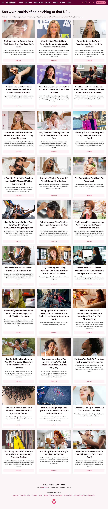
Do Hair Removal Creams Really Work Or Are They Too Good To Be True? (18, 44)
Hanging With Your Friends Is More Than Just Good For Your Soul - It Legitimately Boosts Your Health (54, 314)
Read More (18, 60)
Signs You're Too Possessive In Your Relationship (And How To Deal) (89, 454)
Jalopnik (22, 495)
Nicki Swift (77, 495)
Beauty (55, 2)
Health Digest (54, 495)
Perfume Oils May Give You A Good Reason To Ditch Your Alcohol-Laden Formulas (18, 90)
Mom (60, 495)
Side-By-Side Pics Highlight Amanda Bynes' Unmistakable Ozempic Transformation (54, 44)
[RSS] (93, 2)
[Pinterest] (86, 2)
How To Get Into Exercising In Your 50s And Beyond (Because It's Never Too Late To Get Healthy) (19, 363)
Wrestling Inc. (91, 495)
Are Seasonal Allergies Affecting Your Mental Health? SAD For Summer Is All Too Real (89, 225)
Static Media (44, 487)
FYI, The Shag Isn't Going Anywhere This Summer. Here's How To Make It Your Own (54, 270)
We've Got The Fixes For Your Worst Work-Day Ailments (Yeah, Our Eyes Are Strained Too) (89, 270)
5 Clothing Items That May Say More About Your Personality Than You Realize (19, 454)
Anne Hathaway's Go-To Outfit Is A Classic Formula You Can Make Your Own (54, 90)
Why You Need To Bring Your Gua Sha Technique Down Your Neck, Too (54, 135)
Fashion (62, 2)
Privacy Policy (60, 484)
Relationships (38, 2)
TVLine (28, 495)
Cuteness (34, 495)
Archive (51, 484)
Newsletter (101, 2)
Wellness (48, 2)
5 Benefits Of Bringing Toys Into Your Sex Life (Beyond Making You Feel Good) (18, 181)
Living (69, 2)
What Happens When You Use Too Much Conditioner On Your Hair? (54, 225)
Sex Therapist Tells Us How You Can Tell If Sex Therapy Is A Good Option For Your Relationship (89, 90)
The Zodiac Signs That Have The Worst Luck (89, 179)
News (21, 2)
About (45, 484)
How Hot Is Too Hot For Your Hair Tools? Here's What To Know (54, 179)
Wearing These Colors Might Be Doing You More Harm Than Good (89, 135)
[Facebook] (82, 2)
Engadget (16, 495)
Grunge (46, 495)
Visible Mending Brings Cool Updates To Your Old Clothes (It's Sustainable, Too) (54, 410)
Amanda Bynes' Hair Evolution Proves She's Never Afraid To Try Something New (18, 135)
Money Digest (68, 495)
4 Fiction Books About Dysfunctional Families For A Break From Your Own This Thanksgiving (89, 314)
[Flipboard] (89, 2)
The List (83, 495)
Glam (40, 495)
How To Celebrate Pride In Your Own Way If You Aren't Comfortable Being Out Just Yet (18, 225)
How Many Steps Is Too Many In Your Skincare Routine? (54, 452)
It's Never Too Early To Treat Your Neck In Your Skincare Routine (89, 360)
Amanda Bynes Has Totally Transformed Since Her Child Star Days (89, 44)
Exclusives (28, 2)
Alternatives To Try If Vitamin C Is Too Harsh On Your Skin (89, 409)
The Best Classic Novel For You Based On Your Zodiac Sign (18, 269)
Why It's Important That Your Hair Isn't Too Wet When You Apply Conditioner (18, 410)
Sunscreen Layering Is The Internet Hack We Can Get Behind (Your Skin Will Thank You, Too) (54, 363)
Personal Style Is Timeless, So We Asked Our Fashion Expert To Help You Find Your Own (18, 313)
